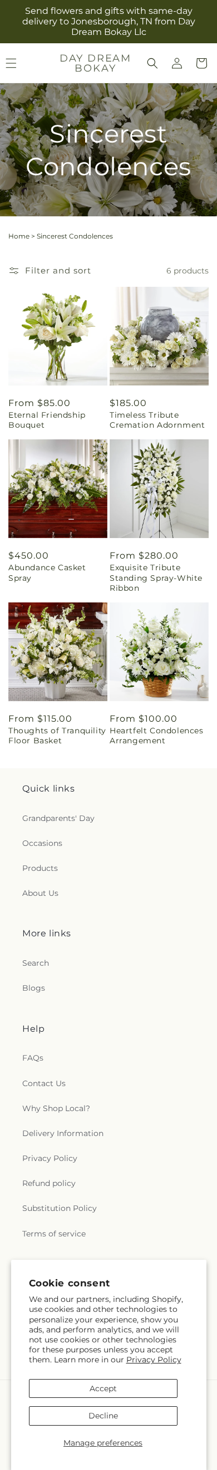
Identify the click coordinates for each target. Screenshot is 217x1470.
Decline (103, 1416)
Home (18, 236)
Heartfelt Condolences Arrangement (157, 736)
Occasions (42, 843)
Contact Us (44, 1083)
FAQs (32, 1058)
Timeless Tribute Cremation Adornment (157, 420)
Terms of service (54, 1234)
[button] (152, 63)
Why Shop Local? (56, 1108)
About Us (40, 893)
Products (40, 868)
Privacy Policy (153, 1360)
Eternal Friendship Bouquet (47, 420)
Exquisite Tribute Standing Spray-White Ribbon (156, 577)
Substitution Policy (59, 1208)
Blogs (33, 988)
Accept (103, 1388)
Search (35, 963)
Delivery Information (62, 1133)
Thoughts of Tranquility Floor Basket (57, 736)
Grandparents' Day (58, 818)
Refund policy (49, 1183)
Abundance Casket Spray (47, 572)
